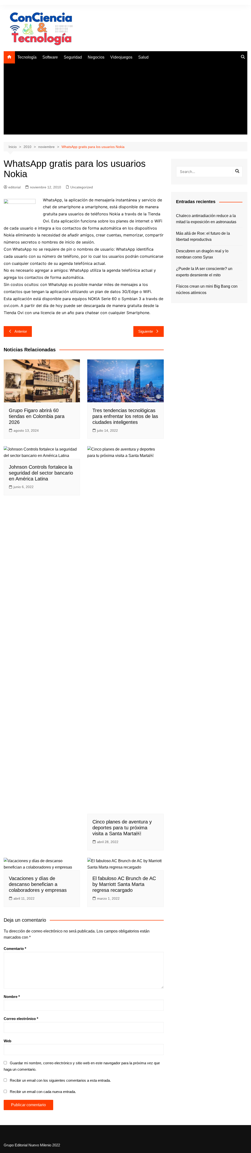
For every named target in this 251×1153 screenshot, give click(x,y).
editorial (14, 187)
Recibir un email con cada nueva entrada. (43, 1092)
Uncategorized (81, 187)
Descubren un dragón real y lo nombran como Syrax (202, 254)
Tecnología (27, 57)
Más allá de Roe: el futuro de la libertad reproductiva (203, 236)
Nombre (12, 996)
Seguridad (73, 57)
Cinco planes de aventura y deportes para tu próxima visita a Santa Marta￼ (122, 827)
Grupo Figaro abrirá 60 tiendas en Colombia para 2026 (36, 416)
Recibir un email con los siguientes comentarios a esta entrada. (60, 1080)
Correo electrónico (21, 1019)
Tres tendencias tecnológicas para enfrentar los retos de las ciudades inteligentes (125, 416)
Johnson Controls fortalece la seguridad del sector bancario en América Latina (41, 472)
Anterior (20, 331)
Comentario (15, 948)
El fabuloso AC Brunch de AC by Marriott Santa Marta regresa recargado (124, 884)
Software (50, 57)
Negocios (96, 57)
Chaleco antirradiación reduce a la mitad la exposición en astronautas (206, 219)
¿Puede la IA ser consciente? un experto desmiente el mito (204, 272)
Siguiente (145, 331)
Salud (143, 57)
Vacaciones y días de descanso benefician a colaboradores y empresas (38, 884)
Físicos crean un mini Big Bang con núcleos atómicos (207, 289)
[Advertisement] (125, 100)
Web (7, 1041)
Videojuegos (121, 57)
